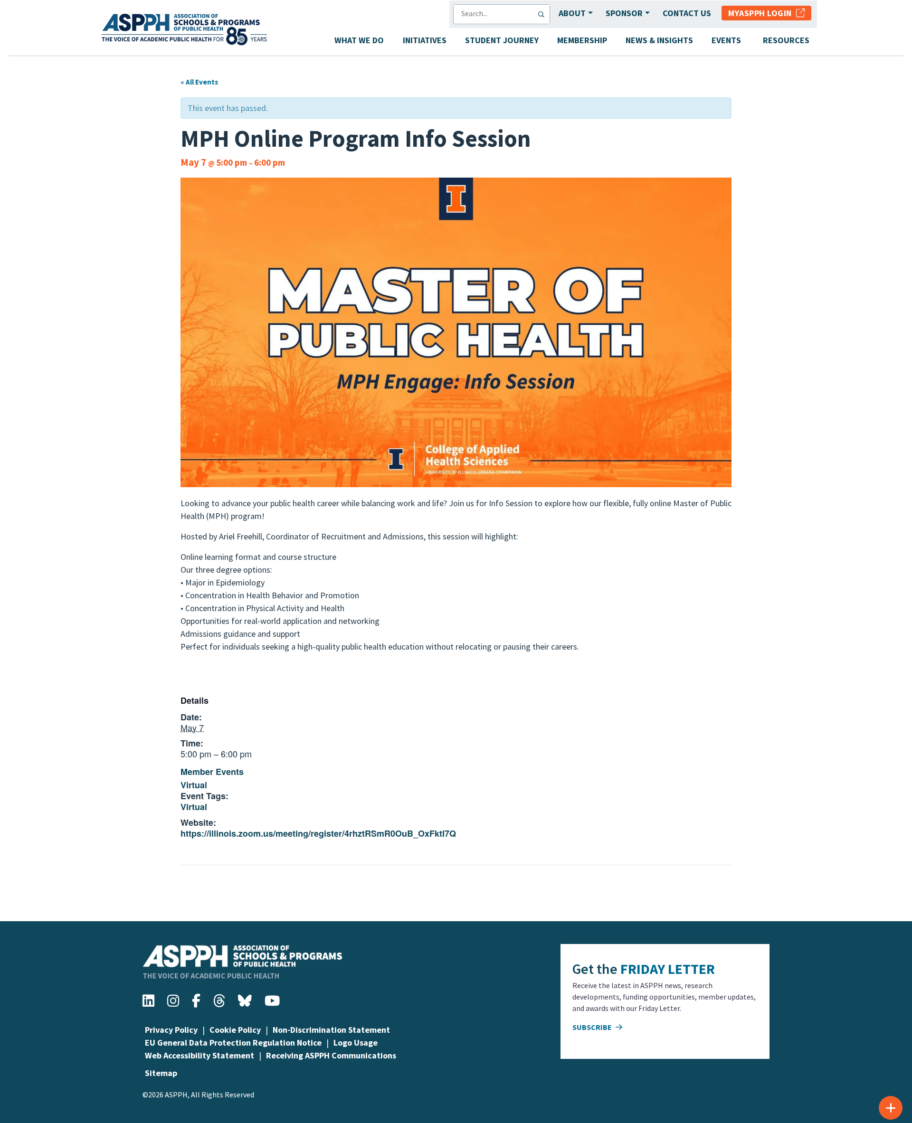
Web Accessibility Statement (199, 1055)
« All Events (199, 81)
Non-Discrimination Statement (331, 1029)
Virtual (193, 785)
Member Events (212, 771)
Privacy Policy (171, 1029)
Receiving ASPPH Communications (331, 1055)
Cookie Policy (235, 1029)
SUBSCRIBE (592, 1027)
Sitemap (161, 1072)
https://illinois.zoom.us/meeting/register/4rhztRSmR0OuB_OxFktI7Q (318, 833)
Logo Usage (355, 1042)
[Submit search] (543, 14)
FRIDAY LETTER (667, 969)
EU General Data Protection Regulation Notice (233, 1042)
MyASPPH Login (762, 13)
